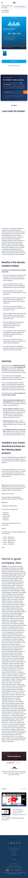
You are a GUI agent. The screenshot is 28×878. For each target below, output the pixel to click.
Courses (14, 859)
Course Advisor (14, 850)
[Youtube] (14, 843)
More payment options (14, 65)
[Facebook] (11, 843)
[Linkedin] (19, 843)
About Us (14, 853)
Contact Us (14, 855)
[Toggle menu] (2, 3)
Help (14, 851)
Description (14, 105)
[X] (8, 843)
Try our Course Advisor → (20, 6)
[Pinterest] (16, 843)
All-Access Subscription (14, 848)
